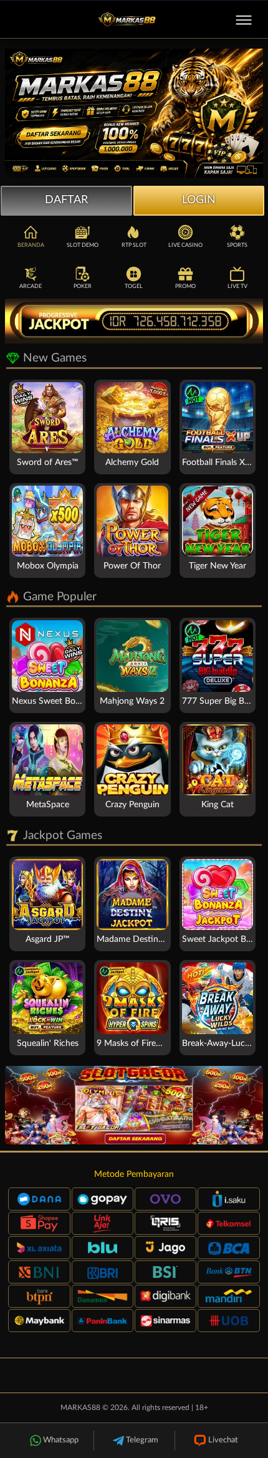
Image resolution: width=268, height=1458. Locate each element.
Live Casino (185, 245)
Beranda (30, 245)
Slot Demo (82, 245)
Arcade (30, 286)
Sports (237, 245)
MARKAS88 (80, 1407)
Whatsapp (61, 1440)
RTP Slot (134, 245)
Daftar (66, 200)
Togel (134, 286)
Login (199, 200)
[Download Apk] (134, 1105)
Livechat (223, 1440)
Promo (185, 286)
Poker (83, 286)
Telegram (142, 1440)
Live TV (237, 286)
